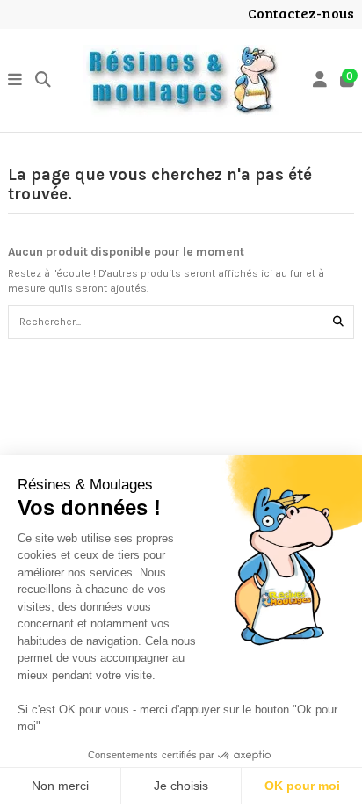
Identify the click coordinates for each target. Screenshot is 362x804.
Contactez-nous (301, 13)
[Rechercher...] (338, 322)
